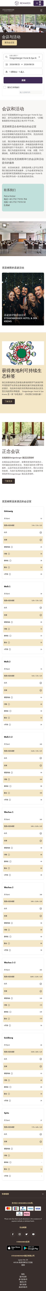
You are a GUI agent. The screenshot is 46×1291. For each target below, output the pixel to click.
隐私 (23, 1274)
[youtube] (33, 1234)
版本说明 (23, 1277)
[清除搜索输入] (39, 57)
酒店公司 (23, 1282)
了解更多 (8, 401)
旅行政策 (23, 1284)
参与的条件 (23, 1279)
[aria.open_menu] (41, 10)
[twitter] (26, 1234)
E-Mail (7, 205)
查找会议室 (9, 42)
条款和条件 (23, 1287)
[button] (23, 238)
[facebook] (12, 1234)
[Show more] (4, 225)
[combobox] (23, 57)
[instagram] (19, 1234)
